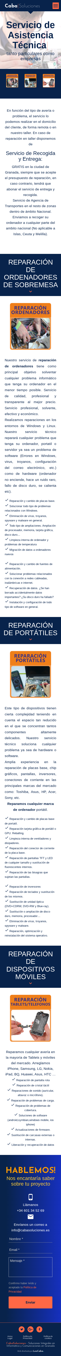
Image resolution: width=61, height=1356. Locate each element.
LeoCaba (38, 1351)
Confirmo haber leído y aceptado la (22, 1287)
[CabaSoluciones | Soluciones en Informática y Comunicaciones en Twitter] (22, 1329)
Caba (22, 6)
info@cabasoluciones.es (30, 1230)
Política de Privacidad (27, 1337)
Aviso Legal (10, 1337)
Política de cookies (48, 1337)
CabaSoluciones (16, 1343)
